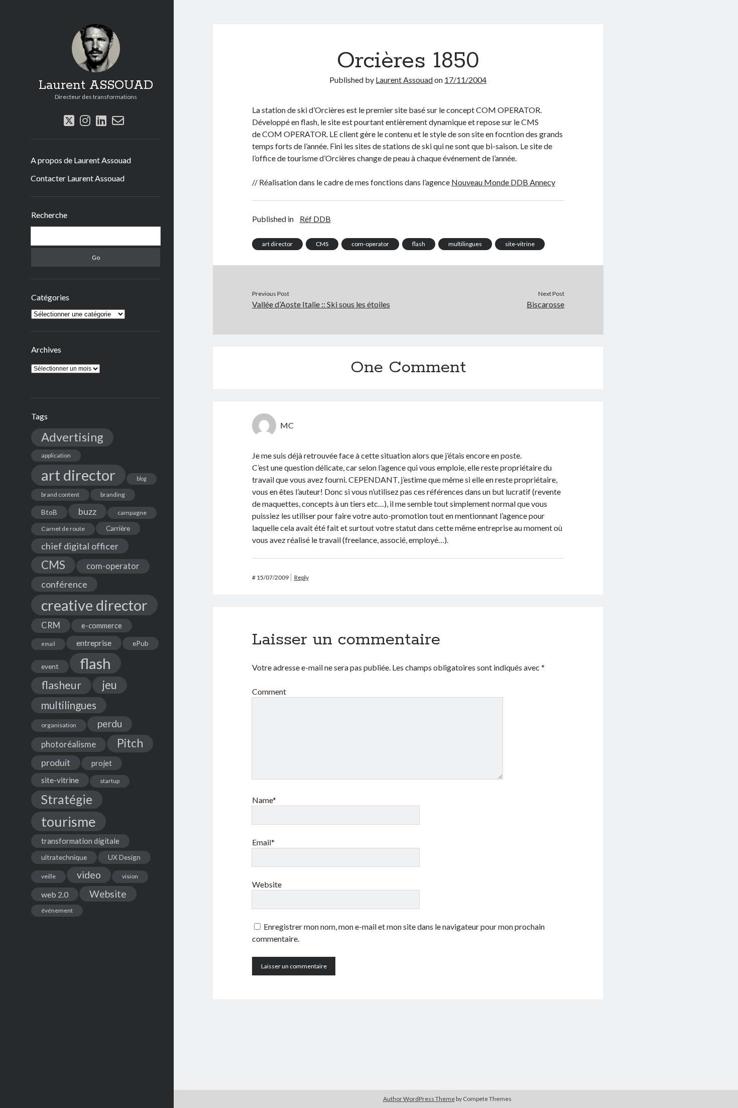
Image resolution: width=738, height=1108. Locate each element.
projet (101, 762)
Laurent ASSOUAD (96, 85)
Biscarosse (545, 304)
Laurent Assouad (404, 79)
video (89, 874)
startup (109, 781)
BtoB (49, 512)
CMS (53, 565)
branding (112, 494)
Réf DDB (315, 219)
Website (108, 894)
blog (142, 478)
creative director (94, 605)
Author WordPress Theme (419, 1098)
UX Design (124, 857)
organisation (58, 725)
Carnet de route (63, 528)
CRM (50, 625)
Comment (269, 691)
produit (55, 762)
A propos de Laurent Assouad (81, 160)
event (50, 666)
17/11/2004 (465, 79)
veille (48, 876)
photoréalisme (68, 744)
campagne (132, 512)
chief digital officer (79, 545)
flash (95, 663)
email (48, 643)
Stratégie (66, 799)
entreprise (93, 642)
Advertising (72, 437)
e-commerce (101, 625)
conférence (64, 584)
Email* (263, 842)
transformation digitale (80, 840)
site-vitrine (60, 780)
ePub (141, 643)
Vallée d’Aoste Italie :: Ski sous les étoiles (321, 304)
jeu (109, 685)
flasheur (61, 685)
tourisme (68, 821)
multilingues (68, 705)
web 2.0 (54, 894)
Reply (301, 577)
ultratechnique (64, 857)
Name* (264, 800)
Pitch (130, 743)
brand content (60, 494)
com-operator (113, 566)
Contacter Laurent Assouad (78, 178)
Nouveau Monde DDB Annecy (503, 182)
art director (78, 475)
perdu (109, 723)
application (56, 455)
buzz (87, 511)
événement (57, 910)
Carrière (118, 528)
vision (130, 876)
